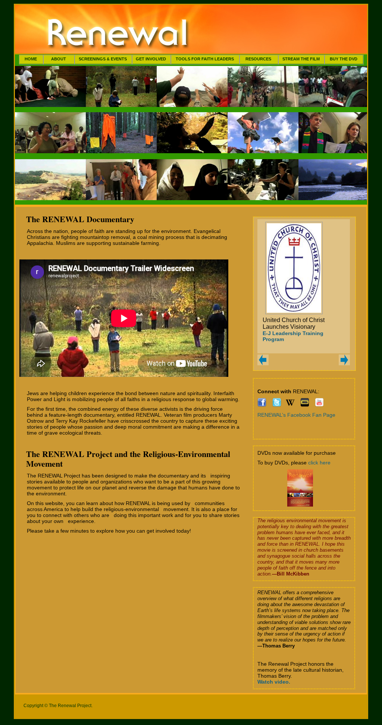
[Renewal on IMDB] (305, 405)
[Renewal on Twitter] (276, 405)
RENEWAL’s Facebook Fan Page (296, 415)
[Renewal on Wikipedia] (290, 405)
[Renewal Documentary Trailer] (319, 405)
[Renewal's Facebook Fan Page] (261, 405)
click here (319, 463)
